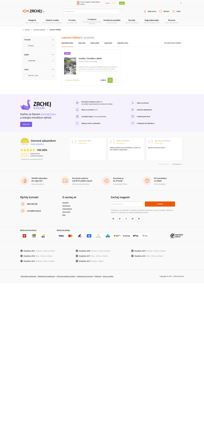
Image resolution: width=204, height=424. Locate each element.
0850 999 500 (32, 204)
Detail (122, 3)
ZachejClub (66, 206)
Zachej (27, 30)
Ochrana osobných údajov (66, 276)
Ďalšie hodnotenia (37, 144)
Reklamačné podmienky (46, 276)
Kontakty (65, 203)
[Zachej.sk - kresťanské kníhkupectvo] (33, 11)
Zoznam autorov (39, 30)
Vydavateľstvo (67, 209)
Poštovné (98, 276)
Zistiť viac (26, 124)
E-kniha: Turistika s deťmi (90, 58)
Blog (63, 215)
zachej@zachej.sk (34, 211)
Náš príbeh (66, 212)
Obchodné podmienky (28, 276)
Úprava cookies (108, 276)
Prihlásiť (160, 204)
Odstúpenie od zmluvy (85, 276)
